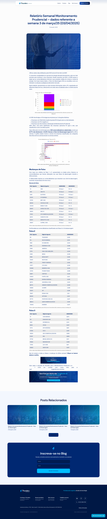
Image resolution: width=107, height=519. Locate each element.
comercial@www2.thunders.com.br (41, 369)
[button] (53, 435)
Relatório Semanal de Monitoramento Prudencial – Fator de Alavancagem (22, 427)
